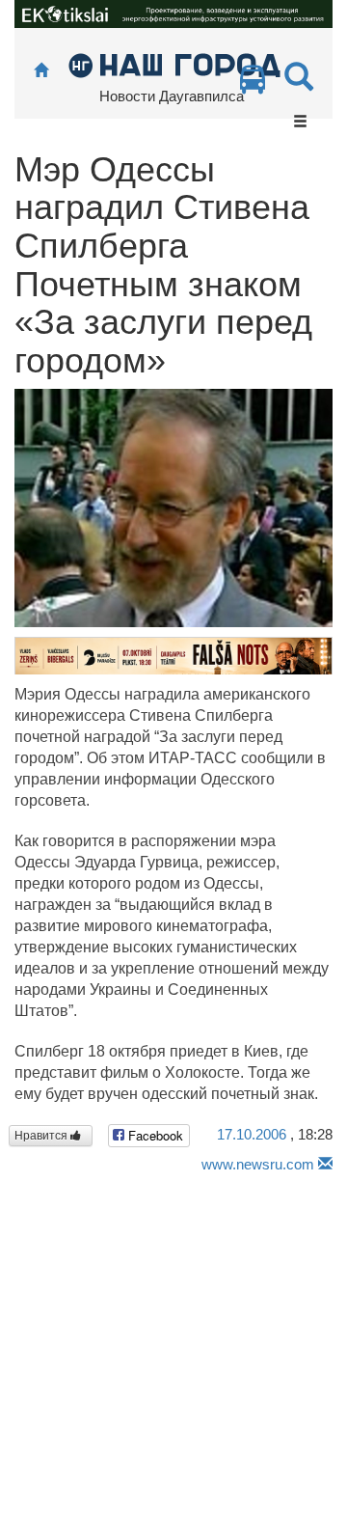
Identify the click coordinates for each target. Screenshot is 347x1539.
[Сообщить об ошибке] (325, 1164)
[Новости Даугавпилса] (174, 64)
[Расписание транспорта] (252, 84)
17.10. (251, 1134)
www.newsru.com (257, 1164)
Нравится (42, 1135)
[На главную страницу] (41, 71)
